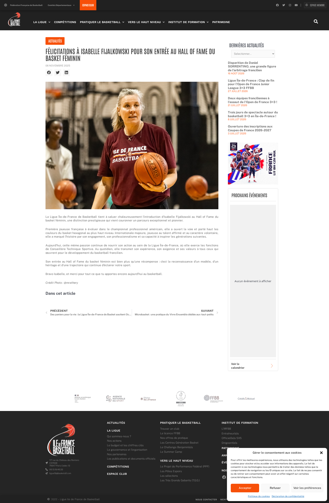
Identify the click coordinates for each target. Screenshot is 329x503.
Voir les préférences (307, 487)
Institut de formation (240, 423)
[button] (321, 453)
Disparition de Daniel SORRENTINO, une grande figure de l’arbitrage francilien (252, 66)
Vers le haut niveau (176, 460)
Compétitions (65, 22)
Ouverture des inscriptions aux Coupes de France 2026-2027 (250, 128)
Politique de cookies (259, 496)
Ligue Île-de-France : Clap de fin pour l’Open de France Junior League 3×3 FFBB (251, 84)
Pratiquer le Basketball (100, 22)
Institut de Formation (186, 22)
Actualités (55, 40)
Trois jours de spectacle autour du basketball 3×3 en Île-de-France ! (253, 114)
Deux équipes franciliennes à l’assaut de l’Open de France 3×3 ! (252, 100)
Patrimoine (221, 22)
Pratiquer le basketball (180, 423)
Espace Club (117, 474)
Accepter (245, 487)
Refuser (275, 487)
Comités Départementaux (59, 5)
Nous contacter (206, 499)
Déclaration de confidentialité (288, 496)
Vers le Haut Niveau (144, 22)
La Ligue (40, 22)
